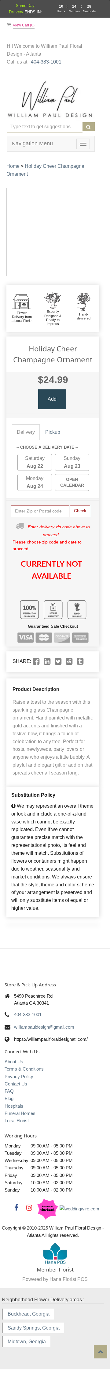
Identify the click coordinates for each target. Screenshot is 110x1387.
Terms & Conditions (24, 1068)
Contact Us (16, 1083)
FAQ (9, 1091)
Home (13, 166)
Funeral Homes (20, 1113)
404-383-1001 (46, 61)
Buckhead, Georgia (29, 1313)
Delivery (26, 432)
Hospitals (14, 1106)
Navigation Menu (32, 143)
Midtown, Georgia (27, 1341)
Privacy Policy (19, 1076)
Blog (9, 1098)
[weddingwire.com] (79, 1208)
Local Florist (17, 1120)
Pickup (52, 432)
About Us (14, 1061)
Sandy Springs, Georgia (34, 1327)
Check (80, 510)
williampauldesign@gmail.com (44, 1027)
